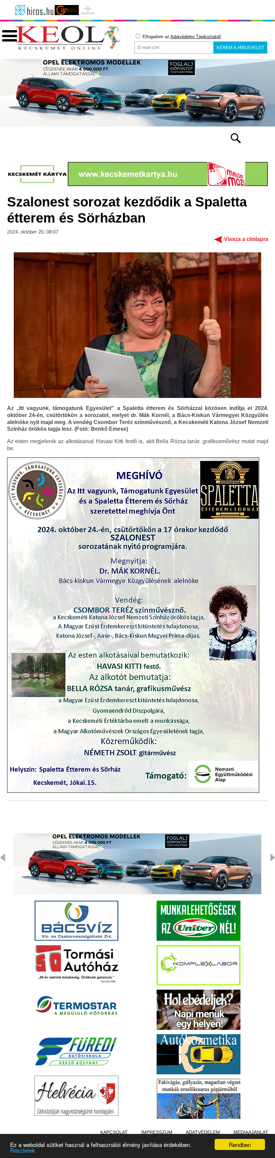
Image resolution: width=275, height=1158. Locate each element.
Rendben (240, 1144)
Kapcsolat (114, 1132)
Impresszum (156, 1132)
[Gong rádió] (67, 10)
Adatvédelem (203, 1132)
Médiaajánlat (250, 1132)
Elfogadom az (181, 36)
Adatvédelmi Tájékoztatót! (195, 36)
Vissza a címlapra (246, 239)
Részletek (22, 1150)
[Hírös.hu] (34, 10)
